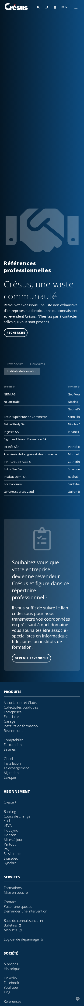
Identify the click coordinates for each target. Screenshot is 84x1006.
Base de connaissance (21, 920)
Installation (12, 763)
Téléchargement (16, 768)
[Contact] (47, 7)
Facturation (13, 744)
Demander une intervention (25, 911)
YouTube (11, 987)
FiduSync (11, 830)
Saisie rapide (13, 853)
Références (12, 1001)
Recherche (16, 333)
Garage (9, 721)
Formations (13, 887)
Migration (11, 772)
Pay (6, 849)
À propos (11, 964)
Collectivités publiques (21, 707)
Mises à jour (13, 839)
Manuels (11, 929)
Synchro (10, 863)
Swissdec (11, 858)
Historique (12, 968)
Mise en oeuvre (16, 892)
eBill (7, 820)
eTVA (8, 825)
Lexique (10, 777)
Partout (10, 844)
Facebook (11, 982)
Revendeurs (15, 364)
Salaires (10, 749)
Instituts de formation (22, 371)
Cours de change (17, 816)
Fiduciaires (37, 364)
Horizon (10, 834)
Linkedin (10, 978)
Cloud (8, 758)
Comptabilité (13, 740)
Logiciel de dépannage (22, 939)
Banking (10, 811)
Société (8, 386)
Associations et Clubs (20, 702)
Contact (73, 386)
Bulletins (11, 925)
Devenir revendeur (32, 658)
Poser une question (19, 906)
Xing (7, 992)
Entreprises (12, 711)
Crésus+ (10, 802)
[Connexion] (55, 7)
